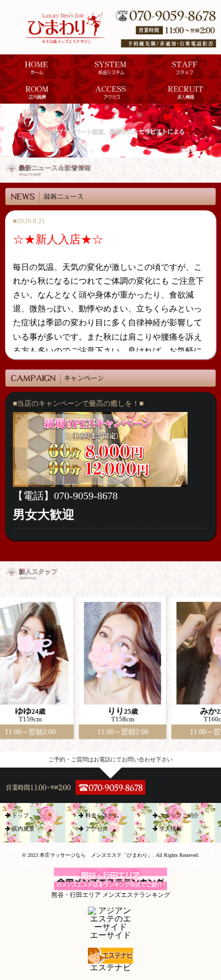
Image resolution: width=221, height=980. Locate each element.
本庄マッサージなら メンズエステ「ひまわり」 (96, 855)
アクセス (96, 829)
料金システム (101, 815)
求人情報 (170, 829)
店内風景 (22, 829)
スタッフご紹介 (178, 815)
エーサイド (110, 935)
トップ (19, 815)
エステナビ (110, 967)
